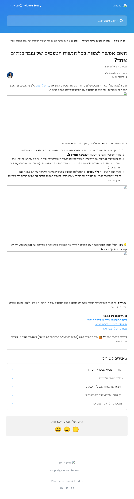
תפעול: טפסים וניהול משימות (96, 41)
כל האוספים (119, 41)
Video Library (32, 5)
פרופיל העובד (42, 86)
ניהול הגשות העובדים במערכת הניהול (107, 320)
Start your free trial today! (67, 481)
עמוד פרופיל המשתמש (115, 329)
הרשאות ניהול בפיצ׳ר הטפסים (111, 324)
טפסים (74, 41)
